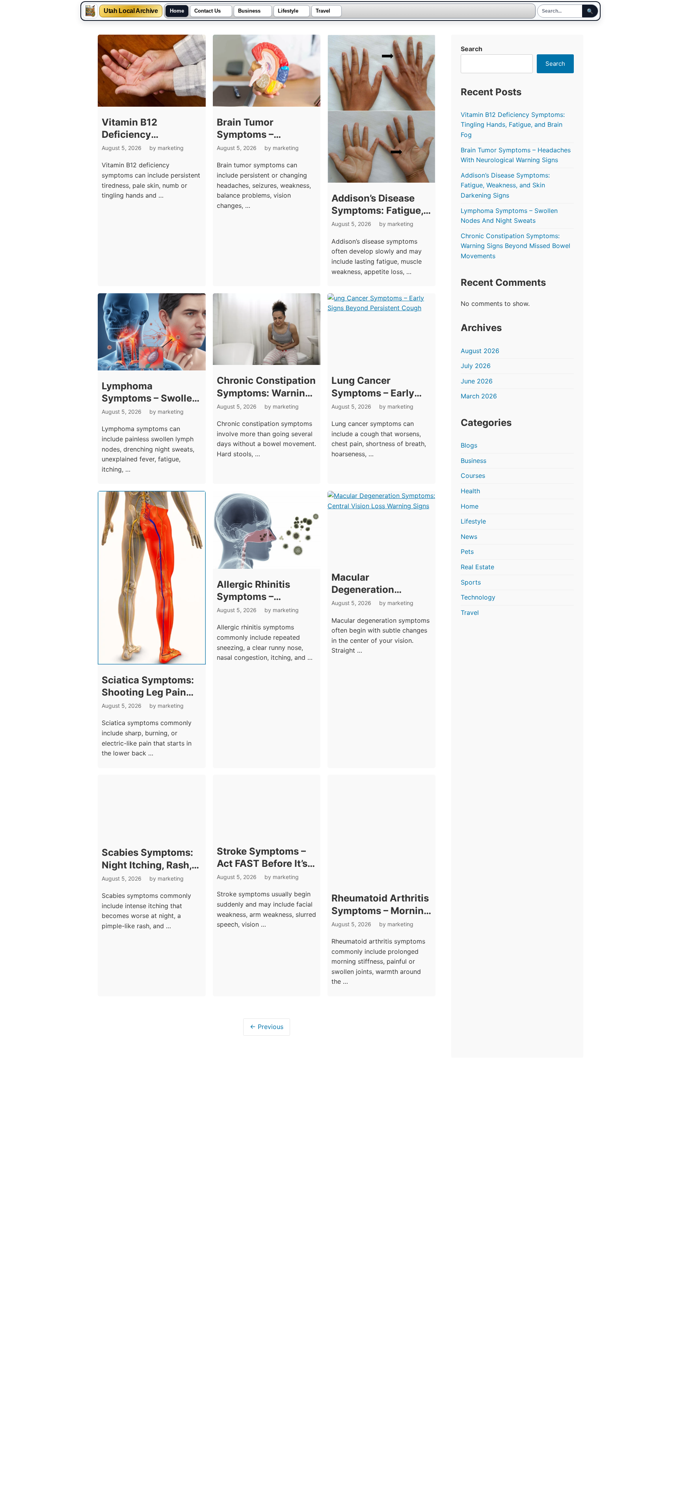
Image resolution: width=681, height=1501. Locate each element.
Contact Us (207, 11)
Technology (478, 597)
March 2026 (479, 396)
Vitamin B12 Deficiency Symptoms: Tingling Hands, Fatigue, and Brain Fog (513, 125)
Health (470, 491)
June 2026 (477, 381)
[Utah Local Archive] (90, 11)
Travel (323, 11)
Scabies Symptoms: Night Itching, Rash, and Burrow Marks (147, 865)
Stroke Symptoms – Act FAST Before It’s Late (262, 863)
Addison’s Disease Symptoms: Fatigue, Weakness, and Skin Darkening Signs (505, 185)
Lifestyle (288, 11)
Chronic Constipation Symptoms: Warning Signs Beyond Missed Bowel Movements (515, 246)
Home (177, 11)
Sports (471, 582)
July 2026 (476, 366)
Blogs (469, 445)
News (469, 536)
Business (249, 11)
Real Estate (477, 567)
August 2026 (480, 351)
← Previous (266, 1027)
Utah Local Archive (131, 11)
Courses (473, 475)
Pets (467, 551)
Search (471, 49)
